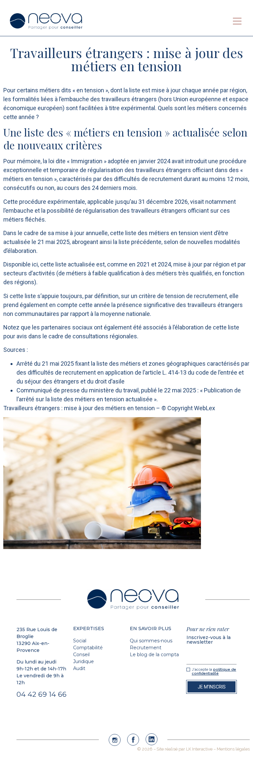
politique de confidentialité (214, 671)
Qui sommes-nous (151, 641)
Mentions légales (233, 749)
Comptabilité (88, 648)
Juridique (83, 661)
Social (79, 641)
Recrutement (145, 648)
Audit (79, 668)
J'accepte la (214, 672)
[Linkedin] (151, 739)
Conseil (81, 655)
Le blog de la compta (154, 655)
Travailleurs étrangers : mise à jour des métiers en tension (79, 408)
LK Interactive (199, 749)
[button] (237, 21)
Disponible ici (20, 264)
